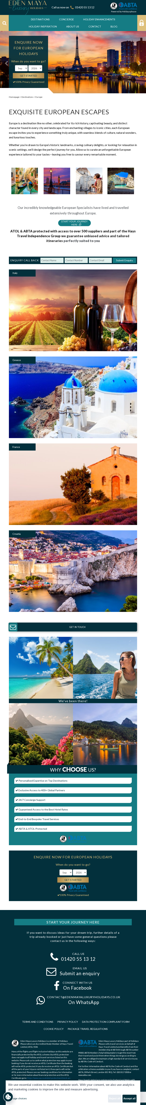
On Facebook (77, 988)
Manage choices (17, 1098)
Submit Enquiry (124, 260)
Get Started (28, 75)
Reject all (114, 1098)
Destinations (27, 97)
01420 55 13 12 (84, 7)
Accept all (129, 1098)
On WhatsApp (83, 1002)
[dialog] (73, 1092)
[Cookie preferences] (8, 1097)
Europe (38, 97)
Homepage (14, 97)
